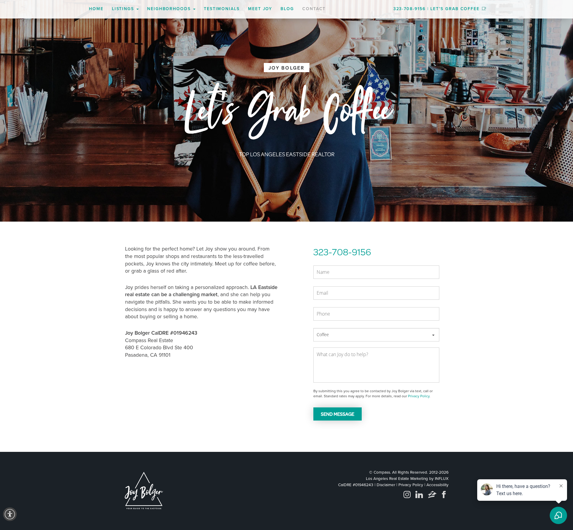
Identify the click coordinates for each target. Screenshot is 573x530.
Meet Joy (260, 8)
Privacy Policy (418, 396)
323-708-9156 (409, 8)
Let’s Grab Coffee (455, 8)
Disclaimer (386, 485)
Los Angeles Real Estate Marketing (397, 478)
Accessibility (437, 485)
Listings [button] (124, 8)
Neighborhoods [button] (169, 8)
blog (287, 8)
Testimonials (222, 8)
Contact (314, 8)
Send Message (337, 413)
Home (96, 8)
